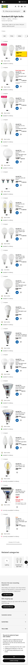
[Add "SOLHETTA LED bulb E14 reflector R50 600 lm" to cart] (17, 342)
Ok (14, 656)
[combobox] (12, 11)
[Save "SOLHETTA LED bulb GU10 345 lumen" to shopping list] (20, 420)
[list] (14, 562)
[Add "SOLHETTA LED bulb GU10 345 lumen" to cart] (17, 420)
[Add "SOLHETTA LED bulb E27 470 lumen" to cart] (17, 59)
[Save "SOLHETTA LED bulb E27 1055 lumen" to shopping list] (20, 292)
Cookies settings (14, 660)
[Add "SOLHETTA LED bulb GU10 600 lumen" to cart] (17, 394)
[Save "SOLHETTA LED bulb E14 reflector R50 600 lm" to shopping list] (20, 342)
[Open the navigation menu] (24, 6)
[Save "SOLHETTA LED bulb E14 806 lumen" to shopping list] (20, 370)
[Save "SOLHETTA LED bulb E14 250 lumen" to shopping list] (20, 212)
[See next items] (26, 36)
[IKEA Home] (5, 6)
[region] (14, 648)
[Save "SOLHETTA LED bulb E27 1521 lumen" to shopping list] (20, 161)
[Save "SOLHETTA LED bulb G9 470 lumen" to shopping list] (17, 529)
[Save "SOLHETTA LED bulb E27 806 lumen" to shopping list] (20, 86)
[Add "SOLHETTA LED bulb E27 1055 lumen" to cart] (17, 292)
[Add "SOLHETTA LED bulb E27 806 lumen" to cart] (17, 86)
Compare (5, 41)
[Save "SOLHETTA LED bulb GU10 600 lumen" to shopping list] (20, 394)
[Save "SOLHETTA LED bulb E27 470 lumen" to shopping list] (20, 59)
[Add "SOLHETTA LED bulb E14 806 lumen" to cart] (17, 370)
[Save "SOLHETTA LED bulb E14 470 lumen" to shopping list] (20, 108)
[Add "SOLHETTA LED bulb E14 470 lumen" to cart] (17, 108)
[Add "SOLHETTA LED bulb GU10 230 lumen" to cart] (17, 185)
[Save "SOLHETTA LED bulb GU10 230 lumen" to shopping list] (20, 185)
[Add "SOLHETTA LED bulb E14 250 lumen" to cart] (17, 212)
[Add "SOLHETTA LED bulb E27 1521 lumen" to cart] (17, 161)
